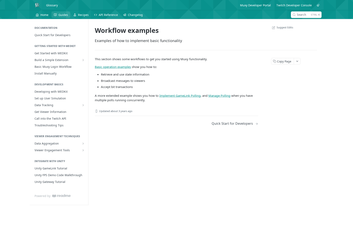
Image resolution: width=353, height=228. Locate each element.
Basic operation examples (113, 67)
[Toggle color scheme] (318, 5)
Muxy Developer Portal (255, 5)
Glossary (52, 5)
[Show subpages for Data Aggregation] (83, 143)
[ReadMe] (61, 195)
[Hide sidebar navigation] (87, 112)
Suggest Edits (285, 27)
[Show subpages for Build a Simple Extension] (83, 60)
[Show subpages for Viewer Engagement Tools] (83, 150)
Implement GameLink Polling (180, 95)
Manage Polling (219, 95)
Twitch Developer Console (294, 5)
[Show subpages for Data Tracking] (83, 105)
